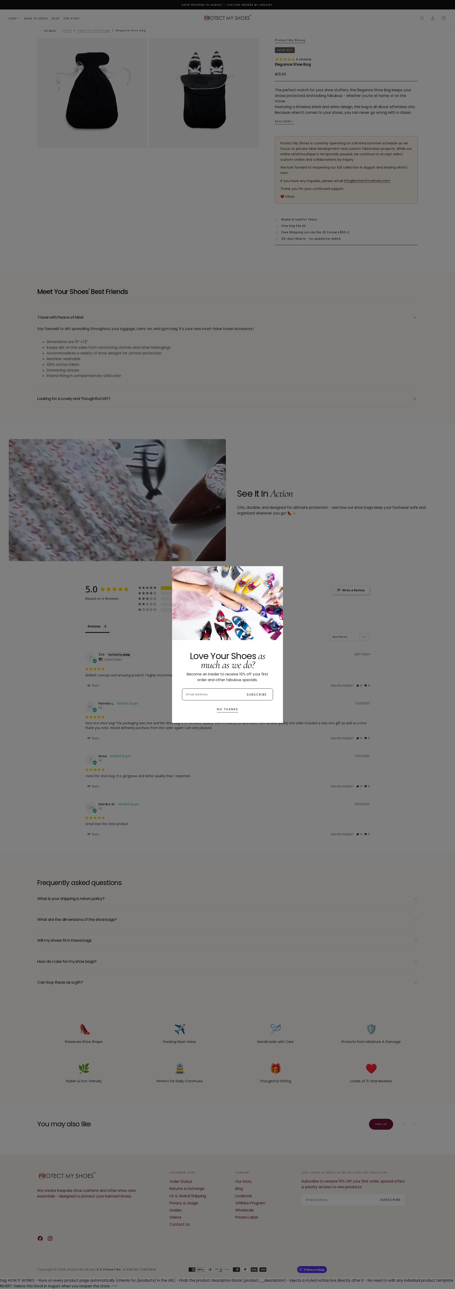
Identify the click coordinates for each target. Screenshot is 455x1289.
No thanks (227, 709)
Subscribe (257, 695)
